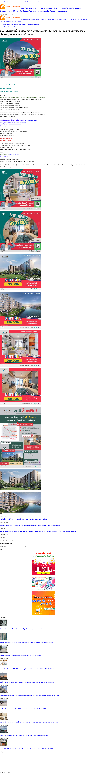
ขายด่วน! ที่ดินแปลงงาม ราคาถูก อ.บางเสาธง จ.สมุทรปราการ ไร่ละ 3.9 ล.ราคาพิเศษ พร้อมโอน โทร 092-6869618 (26, 642)
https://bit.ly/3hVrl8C (31, 120)
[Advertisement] (41, 762)
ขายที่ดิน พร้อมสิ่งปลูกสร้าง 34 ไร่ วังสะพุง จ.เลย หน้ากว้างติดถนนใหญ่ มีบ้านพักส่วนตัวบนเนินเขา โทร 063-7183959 (27, 682)
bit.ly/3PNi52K (22, 122)
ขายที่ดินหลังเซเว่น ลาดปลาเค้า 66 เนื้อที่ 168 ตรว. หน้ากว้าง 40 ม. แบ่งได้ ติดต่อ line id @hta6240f (23, 708)
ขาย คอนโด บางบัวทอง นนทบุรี (7, 27)
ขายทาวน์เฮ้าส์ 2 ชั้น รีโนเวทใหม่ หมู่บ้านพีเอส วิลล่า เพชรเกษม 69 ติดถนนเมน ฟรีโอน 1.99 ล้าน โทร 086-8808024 (26, 748)
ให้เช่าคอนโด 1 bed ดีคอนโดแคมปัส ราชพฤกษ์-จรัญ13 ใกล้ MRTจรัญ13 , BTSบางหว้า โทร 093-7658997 (24, 628)
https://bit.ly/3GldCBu (15, 124)
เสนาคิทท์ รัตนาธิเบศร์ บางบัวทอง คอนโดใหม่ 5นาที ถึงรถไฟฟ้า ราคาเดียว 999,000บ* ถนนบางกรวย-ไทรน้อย (30, 525)
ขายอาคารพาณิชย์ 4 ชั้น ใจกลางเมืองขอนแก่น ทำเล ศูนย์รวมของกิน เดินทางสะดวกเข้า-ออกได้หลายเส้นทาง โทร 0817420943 (29, 695)
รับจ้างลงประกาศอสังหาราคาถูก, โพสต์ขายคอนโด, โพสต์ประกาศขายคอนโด (21, 2)
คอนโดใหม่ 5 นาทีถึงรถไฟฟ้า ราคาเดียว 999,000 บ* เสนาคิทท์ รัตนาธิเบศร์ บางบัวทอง (24, 519)
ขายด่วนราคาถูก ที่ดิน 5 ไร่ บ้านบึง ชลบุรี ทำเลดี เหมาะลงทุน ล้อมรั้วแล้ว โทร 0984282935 (21, 655)
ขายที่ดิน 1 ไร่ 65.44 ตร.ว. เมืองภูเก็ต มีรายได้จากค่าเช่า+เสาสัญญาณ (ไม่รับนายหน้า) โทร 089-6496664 (24, 735)
